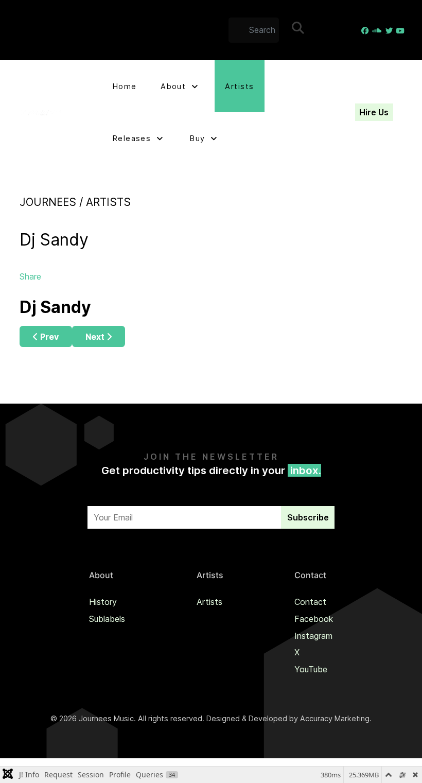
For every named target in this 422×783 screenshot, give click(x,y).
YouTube (310, 669)
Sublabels (107, 619)
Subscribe (308, 517)
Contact (310, 602)
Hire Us (374, 112)
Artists (209, 602)
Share (30, 276)
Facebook (313, 619)
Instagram (313, 636)
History (103, 602)
